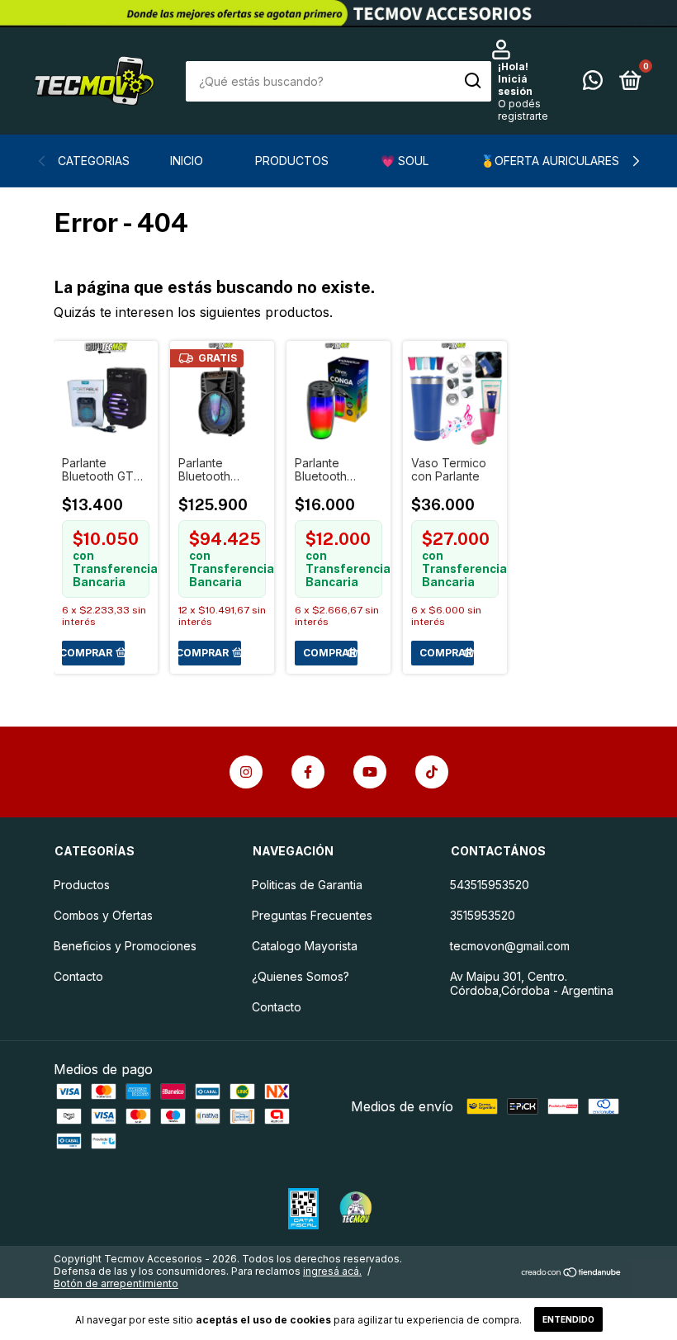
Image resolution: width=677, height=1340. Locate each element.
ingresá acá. (332, 1271)
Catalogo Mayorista (304, 946)
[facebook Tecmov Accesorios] (307, 771)
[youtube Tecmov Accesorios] (369, 771)
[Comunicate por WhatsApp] (593, 83)
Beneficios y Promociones (125, 946)
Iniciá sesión (515, 85)
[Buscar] (471, 81)
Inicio (186, 161)
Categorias (94, 161)
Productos (292, 161)
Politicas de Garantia (307, 885)
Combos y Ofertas (103, 915)
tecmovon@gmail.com (510, 946)
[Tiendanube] (571, 1273)
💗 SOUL (404, 161)
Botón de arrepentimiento (116, 1283)
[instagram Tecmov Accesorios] (246, 771)
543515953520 (489, 885)
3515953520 (482, 915)
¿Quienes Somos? (300, 976)
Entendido (568, 1319)
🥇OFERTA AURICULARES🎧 (557, 161)
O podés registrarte (523, 109)
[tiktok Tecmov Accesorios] (431, 771)
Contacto (78, 976)
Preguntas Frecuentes (312, 915)
